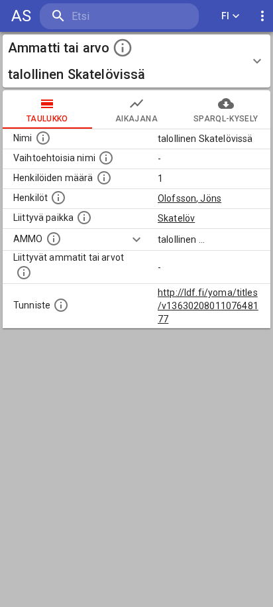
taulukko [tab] (47, 118)
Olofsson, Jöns (189, 198)
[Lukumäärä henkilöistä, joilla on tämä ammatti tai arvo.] (104, 177)
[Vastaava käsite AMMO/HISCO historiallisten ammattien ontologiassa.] (53, 238)
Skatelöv (176, 218)
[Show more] (136, 239)
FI (225, 16)
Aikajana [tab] (136, 118)
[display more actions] (262, 16)
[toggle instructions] (122, 47)
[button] (136, 61)
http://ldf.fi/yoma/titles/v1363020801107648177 (208, 305)
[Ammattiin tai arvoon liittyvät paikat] (84, 217)
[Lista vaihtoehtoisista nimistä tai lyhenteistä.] (106, 158)
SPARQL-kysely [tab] (225, 118)
